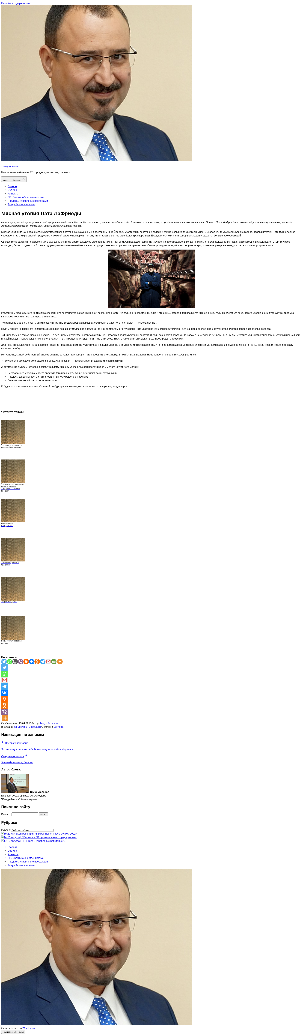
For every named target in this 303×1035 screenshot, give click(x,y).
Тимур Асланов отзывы (21, 204)
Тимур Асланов (10, 166)
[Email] (53, 661)
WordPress (28, 1028)
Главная (12, 186)
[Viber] (20, 661)
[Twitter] (4, 661)
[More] (59, 661)
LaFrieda (58, 726)
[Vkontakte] (31, 661)
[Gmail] (48, 661)
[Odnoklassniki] (37, 661)
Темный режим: (10, 1031)
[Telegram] (42, 661)
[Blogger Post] (15, 661)
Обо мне (13, 190)
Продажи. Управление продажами (28, 201)
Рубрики (6, 830)
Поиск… (6, 814)
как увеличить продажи (27, 726)
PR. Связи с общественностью (26, 197)
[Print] (26, 661)
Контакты (13, 193)
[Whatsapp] (9, 661)
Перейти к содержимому (15, 3)
